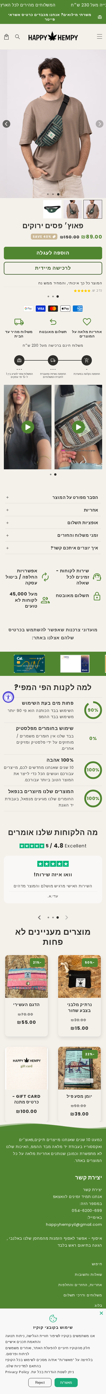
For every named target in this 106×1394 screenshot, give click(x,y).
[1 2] (53, 194)
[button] (17, 36)
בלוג (98, 1305)
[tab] (57, 296)
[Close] (101, 1313)
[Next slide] (10, 431)
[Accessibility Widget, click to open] (8, 697)
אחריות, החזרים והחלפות (80, 1284)
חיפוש (97, 1263)
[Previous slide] (96, 431)
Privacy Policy (17, 1372)
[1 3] (47, 194)
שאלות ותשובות (88, 1274)
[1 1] (58, 194)
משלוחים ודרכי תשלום (83, 1295)
